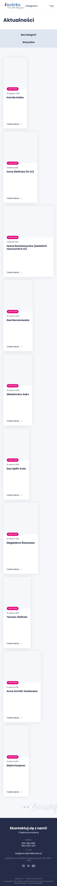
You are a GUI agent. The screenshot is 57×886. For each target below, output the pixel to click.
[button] (51, 6)
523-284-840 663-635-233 (28, 844)
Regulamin (19, 878)
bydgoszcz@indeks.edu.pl (28, 853)
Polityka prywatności (34, 878)
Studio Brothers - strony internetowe (28, 883)
